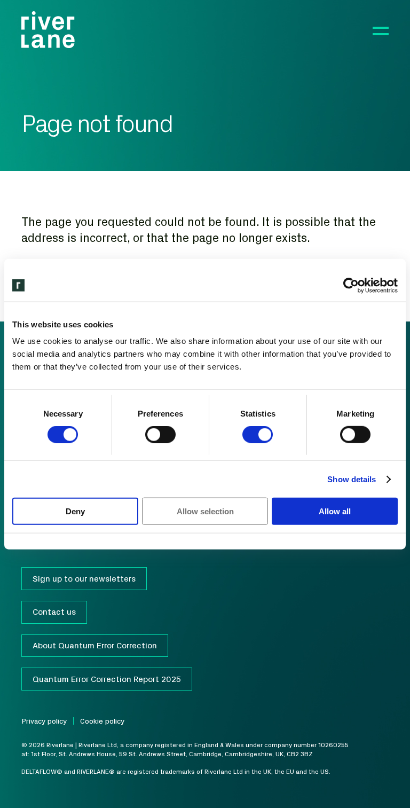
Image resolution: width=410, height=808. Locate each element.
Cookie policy (102, 721)
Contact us (54, 611)
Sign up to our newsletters (84, 578)
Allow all (335, 511)
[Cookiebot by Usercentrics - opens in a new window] (351, 285)
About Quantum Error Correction (95, 645)
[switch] (160, 434)
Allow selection (205, 511)
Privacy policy (44, 721)
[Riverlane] (48, 29)
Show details (351, 478)
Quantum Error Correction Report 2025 (107, 678)
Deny (75, 511)
